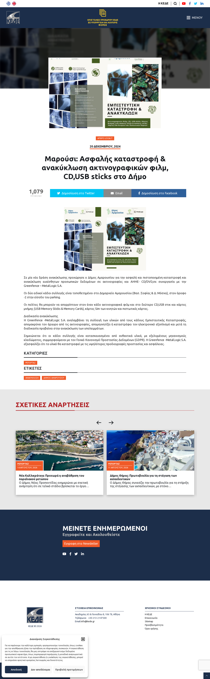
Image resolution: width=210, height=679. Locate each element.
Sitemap (149, 621)
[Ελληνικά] (8, 4)
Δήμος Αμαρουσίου (53, 378)
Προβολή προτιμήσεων (69, 669)
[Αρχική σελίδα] (13, 17)
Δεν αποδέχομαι (40, 669)
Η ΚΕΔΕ (163, 3)
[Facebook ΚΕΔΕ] (190, 4)
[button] (83, 639)
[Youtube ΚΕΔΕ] (184, 4)
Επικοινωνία (151, 618)
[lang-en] (14, 4)
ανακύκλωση (32, 378)
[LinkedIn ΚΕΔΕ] (201, 4)
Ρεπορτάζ (30, 363)
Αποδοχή (16, 669)
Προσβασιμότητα (154, 625)
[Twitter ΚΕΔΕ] (195, 4)
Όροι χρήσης (151, 628)
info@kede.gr (88, 621)
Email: (78, 621)
